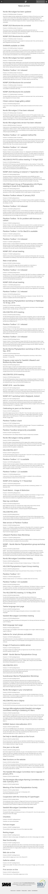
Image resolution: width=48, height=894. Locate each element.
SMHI (24, 884)
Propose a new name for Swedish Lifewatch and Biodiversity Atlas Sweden (21, 361)
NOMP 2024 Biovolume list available (16, 92)
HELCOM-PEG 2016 (10, 512)
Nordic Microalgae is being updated (16, 438)
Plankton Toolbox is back (12, 420)
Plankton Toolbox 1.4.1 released (15, 147)
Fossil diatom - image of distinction (16, 490)
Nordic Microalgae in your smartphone (17, 690)
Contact (29, 890)
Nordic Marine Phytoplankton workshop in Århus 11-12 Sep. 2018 (24, 350)
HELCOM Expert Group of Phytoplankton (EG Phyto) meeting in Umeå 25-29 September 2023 (22, 185)
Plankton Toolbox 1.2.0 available (15, 471)
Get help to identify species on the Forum (18, 736)
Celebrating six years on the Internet (17, 408)
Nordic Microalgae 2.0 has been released (18, 110)
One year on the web (11, 747)
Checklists (6, 817)
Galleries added (9, 860)
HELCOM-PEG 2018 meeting (13, 374)
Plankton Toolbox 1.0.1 (11, 574)
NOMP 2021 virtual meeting (13, 251)
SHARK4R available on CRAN (13, 45)
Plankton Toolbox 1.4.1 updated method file (19, 135)
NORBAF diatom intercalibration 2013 (17, 724)
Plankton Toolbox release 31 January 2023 (19, 195)
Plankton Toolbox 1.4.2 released (15, 70)
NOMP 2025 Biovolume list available (16, 36)
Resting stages (8, 832)
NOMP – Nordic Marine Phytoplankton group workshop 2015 (24, 545)
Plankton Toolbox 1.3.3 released (15, 270)
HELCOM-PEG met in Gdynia (13, 700)
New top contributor (10, 501)
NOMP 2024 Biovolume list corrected (17, 82)
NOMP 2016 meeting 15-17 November (17, 481)
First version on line (10, 869)
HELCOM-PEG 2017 (10, 450)
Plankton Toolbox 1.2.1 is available (16, 459)
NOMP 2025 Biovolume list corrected (17, 25)
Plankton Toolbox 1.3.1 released (15, 324)
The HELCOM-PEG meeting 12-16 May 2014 (19, 592)
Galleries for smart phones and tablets (17, 634)
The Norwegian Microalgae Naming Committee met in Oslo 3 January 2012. (23, 780)
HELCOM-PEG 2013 (10, 665)
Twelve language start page (13, 606)
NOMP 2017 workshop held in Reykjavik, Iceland (21, 396)
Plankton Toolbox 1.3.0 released (15, 337)
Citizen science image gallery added (16, 101)
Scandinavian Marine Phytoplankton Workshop (21, 676)
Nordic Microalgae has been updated (17, 12)
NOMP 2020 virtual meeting (13, 282)
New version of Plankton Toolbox (15, 522)
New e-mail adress (10, 260)
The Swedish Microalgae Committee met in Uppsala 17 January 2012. (23, 773)
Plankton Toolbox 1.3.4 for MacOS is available (20, 231)
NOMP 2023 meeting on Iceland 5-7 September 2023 (23, 172)
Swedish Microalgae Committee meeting (18, 616)
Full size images (9, 824)
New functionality (9, 840)
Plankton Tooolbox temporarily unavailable (19, 430)
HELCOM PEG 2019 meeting (13, 312)
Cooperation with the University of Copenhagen (21, 797)
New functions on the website (14, 759)
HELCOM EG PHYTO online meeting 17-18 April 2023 (23, 159)
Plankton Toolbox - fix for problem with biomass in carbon (22, 219)
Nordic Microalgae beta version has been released (22, 122)
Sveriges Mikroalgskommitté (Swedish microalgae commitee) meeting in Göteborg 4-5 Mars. (22, 709)
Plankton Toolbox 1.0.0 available (15, 582)
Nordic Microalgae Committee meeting (18, 558)
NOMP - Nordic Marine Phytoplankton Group (20, 654)
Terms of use (13, 890)
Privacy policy (24, 890)
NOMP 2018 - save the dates (13, 385)
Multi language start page (13, 625)
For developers (35, 890)
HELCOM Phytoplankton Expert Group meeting (21, 566)
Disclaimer (19, 890)
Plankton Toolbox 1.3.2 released (15, 291)
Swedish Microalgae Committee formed (18, 807)
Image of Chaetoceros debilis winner (17, 645)
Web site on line (9, 852)
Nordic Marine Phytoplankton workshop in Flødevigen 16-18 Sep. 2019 (23, 302)
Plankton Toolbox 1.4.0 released (15, 206)
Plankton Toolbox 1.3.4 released (15, 239)
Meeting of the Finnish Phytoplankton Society (20, 787)
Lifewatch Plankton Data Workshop (16, 535)
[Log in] (46, 1)
